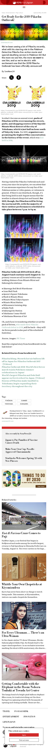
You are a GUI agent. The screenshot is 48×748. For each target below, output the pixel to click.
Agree (24, 735)
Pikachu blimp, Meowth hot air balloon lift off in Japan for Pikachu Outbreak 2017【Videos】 (23, 361)
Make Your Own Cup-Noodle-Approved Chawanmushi (20, 450)
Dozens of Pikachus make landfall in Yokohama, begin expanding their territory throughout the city (20, 383)
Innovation (29, 717)
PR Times (20, 338)
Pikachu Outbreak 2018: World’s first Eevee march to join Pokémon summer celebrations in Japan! (23, 369)
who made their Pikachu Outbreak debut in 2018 (20, 326)
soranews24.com (7, 42)
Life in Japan (9, 722)
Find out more (24, 740)
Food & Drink (21, 711)
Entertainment (11, 717)
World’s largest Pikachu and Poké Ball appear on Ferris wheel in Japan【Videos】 (24, 376)
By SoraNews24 (8, 71)
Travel (6, 711)
